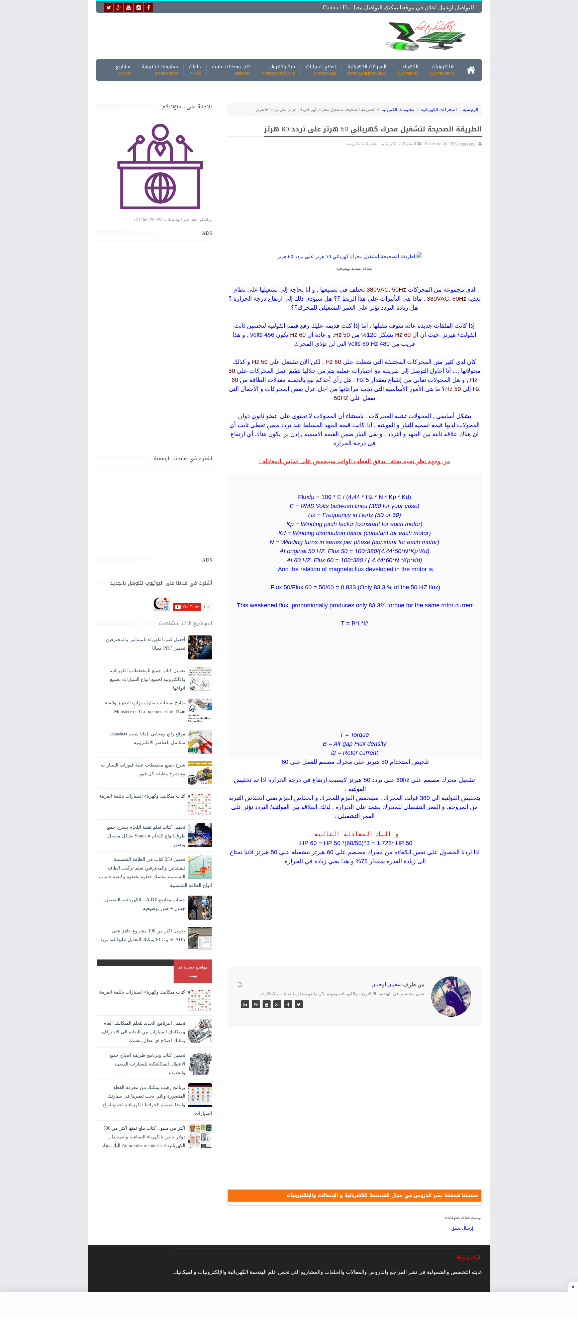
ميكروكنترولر (278, 70)
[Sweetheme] (299, 1004)
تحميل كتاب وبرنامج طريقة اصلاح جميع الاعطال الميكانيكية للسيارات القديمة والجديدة (147, 1064)
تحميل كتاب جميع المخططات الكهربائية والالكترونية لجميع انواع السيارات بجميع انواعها (147, 679)
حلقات (195, 70)
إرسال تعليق (462, 1228)
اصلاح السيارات (321, 70)
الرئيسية (470, 109)
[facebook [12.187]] (148, 7)
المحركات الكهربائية (366, 70)
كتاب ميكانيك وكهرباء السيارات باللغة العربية (142, 796)
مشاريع (123, 70)
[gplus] (118, 7)
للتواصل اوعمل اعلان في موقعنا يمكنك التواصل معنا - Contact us (398, 7)
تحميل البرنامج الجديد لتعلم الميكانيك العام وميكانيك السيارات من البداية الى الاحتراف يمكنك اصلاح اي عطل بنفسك (143, 1032)
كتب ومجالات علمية (231, 70)
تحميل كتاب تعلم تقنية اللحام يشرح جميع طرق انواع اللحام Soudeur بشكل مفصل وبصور (145, 836)
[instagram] (138, 7)
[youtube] (128, 7)
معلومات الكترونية (159, 70)
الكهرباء (407, 70)
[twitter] (108, 7)
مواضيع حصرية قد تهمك (192, 971)
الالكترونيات (442, 70)
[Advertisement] (237, 36)
